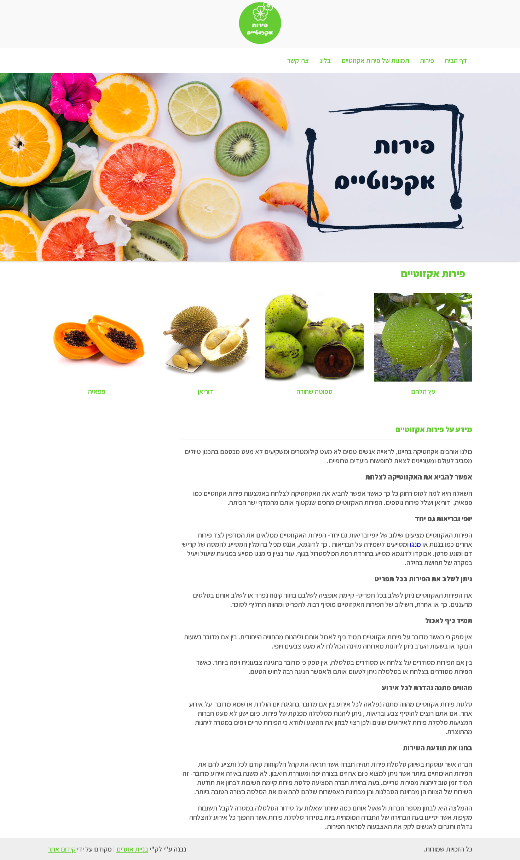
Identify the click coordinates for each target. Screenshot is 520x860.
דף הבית (456, 60)
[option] (260, 167)
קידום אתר (62, 849)
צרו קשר (298, 60)
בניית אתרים (132, 849)
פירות (427, 60)
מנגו (415, 544)
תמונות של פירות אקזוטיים (375, 60)
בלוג (325, 60)
